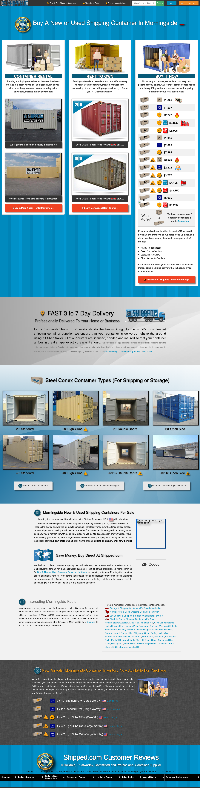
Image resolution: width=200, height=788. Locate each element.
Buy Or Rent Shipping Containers (62, 3)
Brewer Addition (120, 622)
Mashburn (159, 636)
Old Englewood (119, 646)
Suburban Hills (165, 640)
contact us (147, 351)
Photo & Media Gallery (116, 3)
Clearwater (162, 643)
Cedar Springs (151, 633)
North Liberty (128, 640)
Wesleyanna (117, 643)
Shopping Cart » (189, 3)
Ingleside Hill (147, 622)
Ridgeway (138, 633)
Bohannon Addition (148, 626)
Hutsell (116, 633)
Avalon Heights (143, 629)
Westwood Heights (168, 626)
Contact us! (183, 221)
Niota (107, 643)
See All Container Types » (35, 485)
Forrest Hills (126, 633)
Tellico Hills (157, 629)
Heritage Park (131, 626)
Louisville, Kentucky (150, 254)
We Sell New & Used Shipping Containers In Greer (134, 611)
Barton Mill (129, 643)
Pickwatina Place (113, 636)
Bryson (108, 633)
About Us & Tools (91, 3)
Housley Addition (126, 629)
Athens (108, 622)
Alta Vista (164, 633)
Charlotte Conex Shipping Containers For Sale (132, 619)
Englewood (150, 643)
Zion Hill (140, 640)
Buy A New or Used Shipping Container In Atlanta (62, 572)
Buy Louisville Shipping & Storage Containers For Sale (136, 615)
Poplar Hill (116, 640)
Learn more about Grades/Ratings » (101, 485)
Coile (107, 640)
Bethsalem (170, 636)
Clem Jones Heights (164, 622)
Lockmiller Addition (114, 626)
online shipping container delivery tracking (122, 351)
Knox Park (134, 622)
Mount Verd (147, 636)
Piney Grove (151, 640)
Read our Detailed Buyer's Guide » (169, 485)
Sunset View (111, 629)
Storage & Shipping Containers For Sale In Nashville (135, 608)
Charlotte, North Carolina (153, 258)
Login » (171, 3)
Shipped (91, 621)
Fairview (168, 629)
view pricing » (113, 700)
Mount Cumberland (132, 636)
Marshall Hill (134, 646)
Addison (140, 643)
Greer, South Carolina (151, 251)
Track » (160, 3)
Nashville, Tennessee (151, 247)
